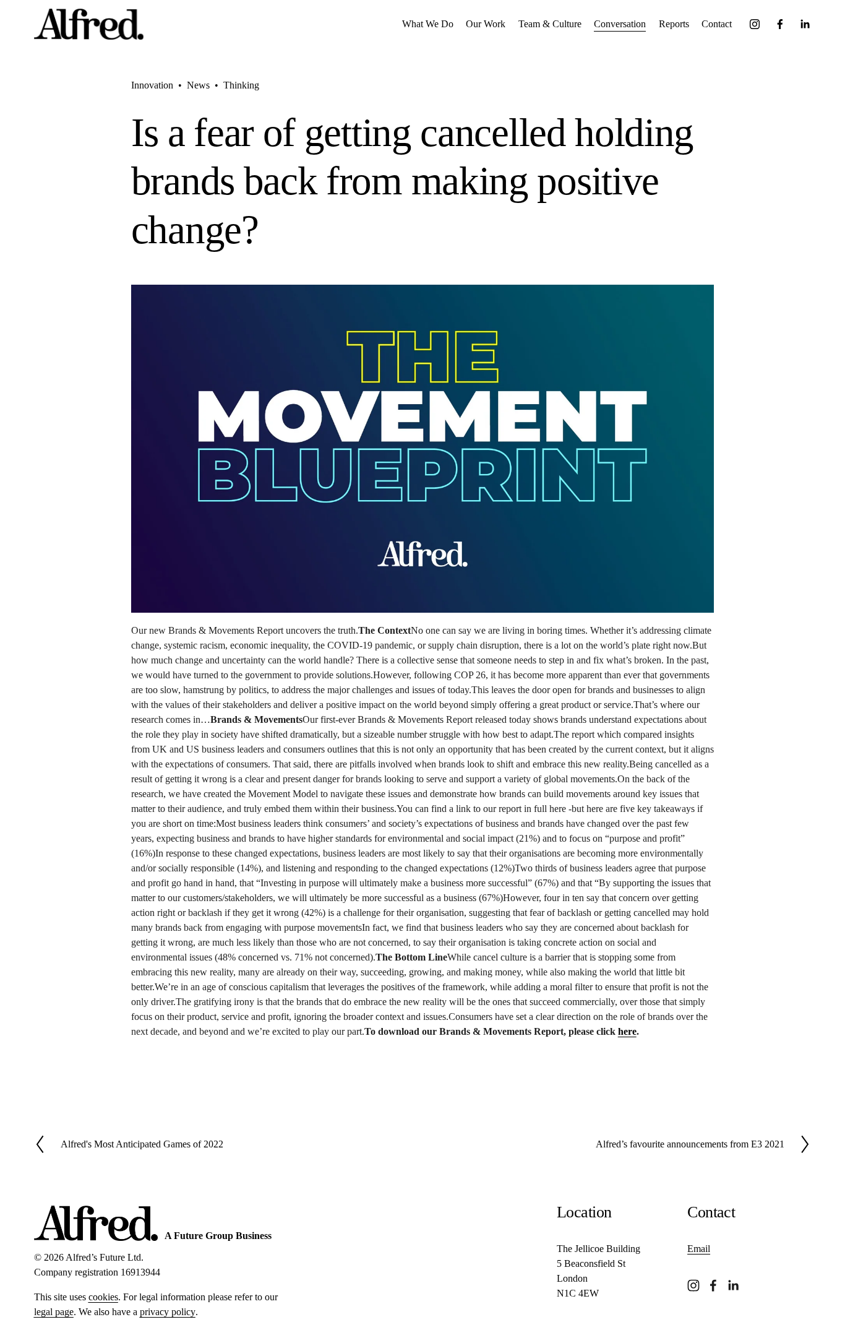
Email (698, 1248)
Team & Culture (549, 24)
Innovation (152, 85)
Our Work (485, 24)
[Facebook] (780, 24)
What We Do (427, 24)
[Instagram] (754, 24)
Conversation (620, 24)
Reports (674, 24)
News (198, 85)
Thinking (241, 85)
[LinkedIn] (805, 24)
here (627, 1031)
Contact (716, 24)
